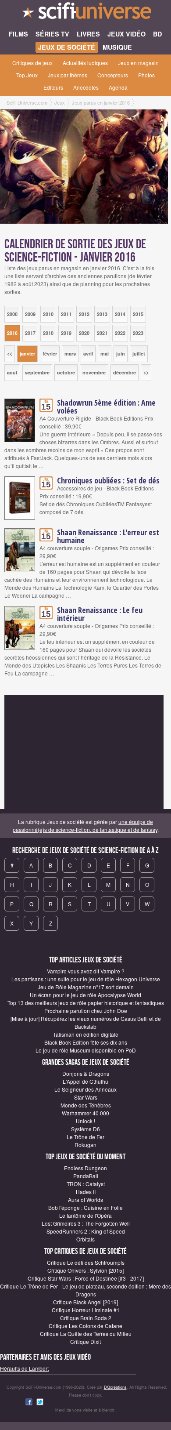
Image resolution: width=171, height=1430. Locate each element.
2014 (120, 314)
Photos (146, 75)
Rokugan (85, 1144)
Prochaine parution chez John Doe (85, 1010)
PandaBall (85, 1176)
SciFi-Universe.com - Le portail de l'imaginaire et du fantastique (85, 13)
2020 (84, 333)
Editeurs (53, 87)
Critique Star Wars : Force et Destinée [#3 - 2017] (86, 1278)
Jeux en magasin (138, 62)
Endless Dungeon (85, 1168)
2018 (48, 333)
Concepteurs (112, 75)
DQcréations (115, 1387)
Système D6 (85, 1128)
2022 (120, 333)
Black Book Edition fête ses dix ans (85, 1042)
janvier (27, 353)
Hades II (86, 1191)
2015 (138, 314)
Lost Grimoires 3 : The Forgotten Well (86, 1223)
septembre (37, 372)
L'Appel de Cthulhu (85, 1081)
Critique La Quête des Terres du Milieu (86, 1333)
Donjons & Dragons (85, 1073)
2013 (102, 314)
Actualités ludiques (85, 62)
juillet (138, 353)
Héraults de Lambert (24, 1368)
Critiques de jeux (32, 62)
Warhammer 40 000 (85, 1113)
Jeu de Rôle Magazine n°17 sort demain (86, 987)
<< (9, 353)
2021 (102, 333)
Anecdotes (86, 87)
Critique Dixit (85, 1341)
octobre (66, 372)
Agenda (118, 87)
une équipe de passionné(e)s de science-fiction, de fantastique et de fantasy (85, 825)
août (12, 372)
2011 (66, 314)
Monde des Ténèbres (86, 1105)
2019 (66, 333)
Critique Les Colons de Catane (85, 1325)
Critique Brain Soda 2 (85, 1317)
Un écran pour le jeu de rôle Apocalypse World (85, 994)
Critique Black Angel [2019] (85, 1302)
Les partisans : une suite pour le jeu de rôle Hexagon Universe (85, 979)
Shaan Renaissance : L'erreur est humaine (108, 536)
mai (104, 353)
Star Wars (85, 1097)
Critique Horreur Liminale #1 (86, 1310)
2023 (138, 333)
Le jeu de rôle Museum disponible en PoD (86, 1050)
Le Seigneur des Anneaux (85, 1089)
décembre (124, 372)
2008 (12, 314)
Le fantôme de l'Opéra (85, 1215)
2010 (48, 314)
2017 (30, 333)
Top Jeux (27, 75)
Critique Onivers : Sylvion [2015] (85, 1270)
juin (120, 353)
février (50, 353)
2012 (84, 314)
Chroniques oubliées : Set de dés (108, 480)
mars (70, 353)
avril (88, 353)
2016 (12, 333)
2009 (30, 314)
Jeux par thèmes (67, 75)
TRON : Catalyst (86, 1183)
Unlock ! (85, 1121)
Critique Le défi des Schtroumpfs (86, 1262)
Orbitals (85, 1239)
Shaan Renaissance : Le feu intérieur (99, 614)
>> (146, 372)
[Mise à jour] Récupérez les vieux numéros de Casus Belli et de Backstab (86, 1022)
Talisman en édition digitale (85, 1034)
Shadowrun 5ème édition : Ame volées (106, 406)
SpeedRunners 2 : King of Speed (85, 1231)
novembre (94, 372)
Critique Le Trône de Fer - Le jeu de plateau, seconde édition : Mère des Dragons (85, 1290)
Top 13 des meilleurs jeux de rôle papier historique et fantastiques (85, 1002)
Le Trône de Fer (85, 1136)
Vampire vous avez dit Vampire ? (86, 971)
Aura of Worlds (85, 1199)
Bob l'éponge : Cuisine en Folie (85, 1207)
